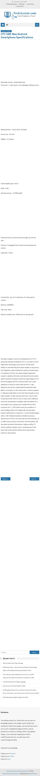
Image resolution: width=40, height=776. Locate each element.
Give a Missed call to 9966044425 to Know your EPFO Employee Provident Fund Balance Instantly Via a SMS (18, 676)
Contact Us (25, 771)
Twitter (11, 756)
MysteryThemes (32, 774)
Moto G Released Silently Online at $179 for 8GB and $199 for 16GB (6, 479)
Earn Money (30, 4)
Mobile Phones (6, 31)
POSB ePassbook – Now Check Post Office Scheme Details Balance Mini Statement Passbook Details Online (20, 668)
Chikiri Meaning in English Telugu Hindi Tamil (15, 697)
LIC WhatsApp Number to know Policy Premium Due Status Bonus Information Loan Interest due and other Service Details (21, 691)
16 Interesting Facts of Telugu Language (14, 682)
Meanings (22, 4)
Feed (8, 759)
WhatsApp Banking (11, 4)
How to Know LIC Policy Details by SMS (14, 686)
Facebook (12, 753)
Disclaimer (10, 771)
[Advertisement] (20, 61)
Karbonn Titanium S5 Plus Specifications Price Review (35, 479)
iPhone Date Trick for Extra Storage (13, 663)
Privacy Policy (17, 771)
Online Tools (20, 6)
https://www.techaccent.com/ (11, 774)
